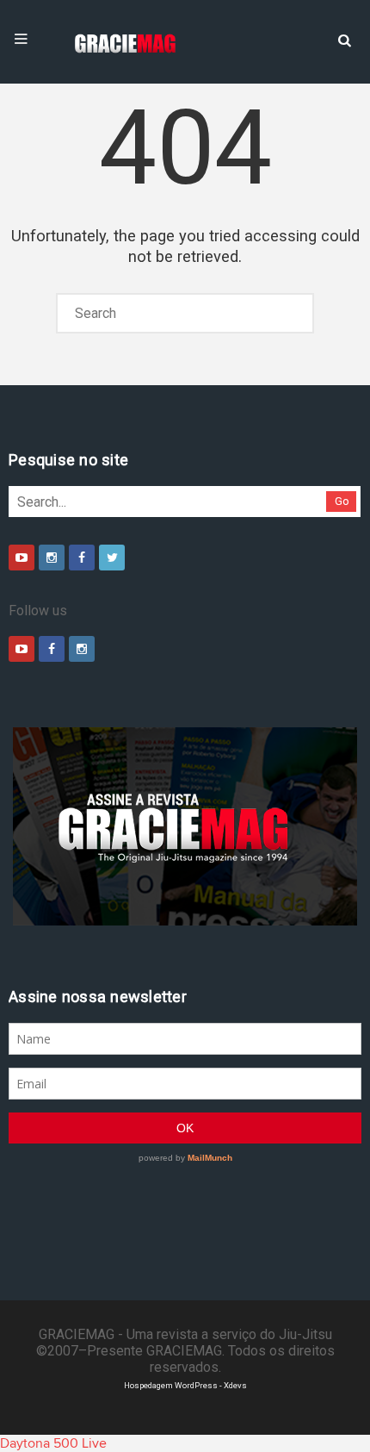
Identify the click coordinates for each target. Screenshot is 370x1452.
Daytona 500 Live (53, 1443)
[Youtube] (21, 557)
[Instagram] (52, 557)
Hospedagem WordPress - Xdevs (185, 1385)
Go (342, 501)
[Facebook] (82, 557)
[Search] (344, 38)
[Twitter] (112, 557)
